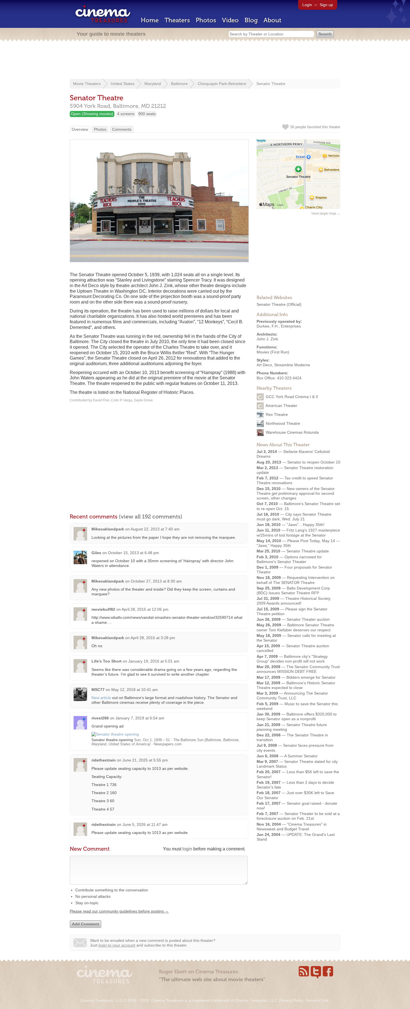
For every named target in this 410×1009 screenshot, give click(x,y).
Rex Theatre (277, 414)
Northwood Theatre (283, 423)
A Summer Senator (301, 756)
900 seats (147, 113)
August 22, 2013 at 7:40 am (155, 529)
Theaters (177, 20)
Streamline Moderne (292, 365)
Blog (251, 20)
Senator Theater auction (308, 619)
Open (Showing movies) (92, 113)
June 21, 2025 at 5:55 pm (145, 760)
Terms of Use (317, 1000)
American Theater (281, 405)
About (272, 20)
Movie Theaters (87, 83)
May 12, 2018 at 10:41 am (134, 689)
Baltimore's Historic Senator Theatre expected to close (296, 685)
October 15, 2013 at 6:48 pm (133, 552)
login (187, 849)
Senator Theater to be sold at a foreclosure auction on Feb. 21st (298, 816)
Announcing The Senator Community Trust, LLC (292, 695)
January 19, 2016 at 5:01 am (153, 661)
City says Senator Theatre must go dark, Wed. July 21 (294, 516)
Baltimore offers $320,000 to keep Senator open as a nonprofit (297, 716)
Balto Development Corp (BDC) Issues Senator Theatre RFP (293, 590)
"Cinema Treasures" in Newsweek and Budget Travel (292, 826)
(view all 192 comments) (150, 516)
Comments (121, 129)
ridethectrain (103, 760)
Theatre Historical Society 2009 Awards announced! (294, 600)
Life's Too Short (106, 661)
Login (307, 5)
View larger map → (325, 213)
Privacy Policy (291, 1000)
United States (122, 83)
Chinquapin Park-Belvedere (222, 83)
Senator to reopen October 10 (313, 462)
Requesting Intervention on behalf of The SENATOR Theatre (296, 579)
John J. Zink (267, 339)
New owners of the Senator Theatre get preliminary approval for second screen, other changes (296, 493)
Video (230, 20)
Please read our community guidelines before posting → (119, 911)
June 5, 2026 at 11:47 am (145, 824)
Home (150, 20)
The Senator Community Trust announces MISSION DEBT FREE (298, 669)
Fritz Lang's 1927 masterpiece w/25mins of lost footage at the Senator (298, 532)
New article (101, 697)
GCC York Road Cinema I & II (292, 396)
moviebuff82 (103, 609)
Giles (96, 552)
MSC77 (98, 689)
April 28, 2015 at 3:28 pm (153, 638)
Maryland (152, 83)
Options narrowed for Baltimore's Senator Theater (289, 559)
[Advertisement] (205, 60)
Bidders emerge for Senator (311, 677)
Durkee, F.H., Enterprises (279, 326)
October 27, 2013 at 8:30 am (156, 581)
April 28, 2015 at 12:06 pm (145, 609)
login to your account (116, 945)
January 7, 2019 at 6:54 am (139, 718)
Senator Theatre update (307, 551)
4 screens (125, 113)
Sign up (326, 5)
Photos (206, 20)
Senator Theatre (270, 83)
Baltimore (179, 83)
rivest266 (100, 718)
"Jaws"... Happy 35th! (305, 524)
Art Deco (264, 365)
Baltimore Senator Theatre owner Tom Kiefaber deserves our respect (295, 627)
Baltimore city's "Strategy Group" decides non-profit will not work (292, 658)
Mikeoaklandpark (107, 529)
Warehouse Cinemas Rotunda (292, 432)
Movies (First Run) (273, 352)
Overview (80, 129)
